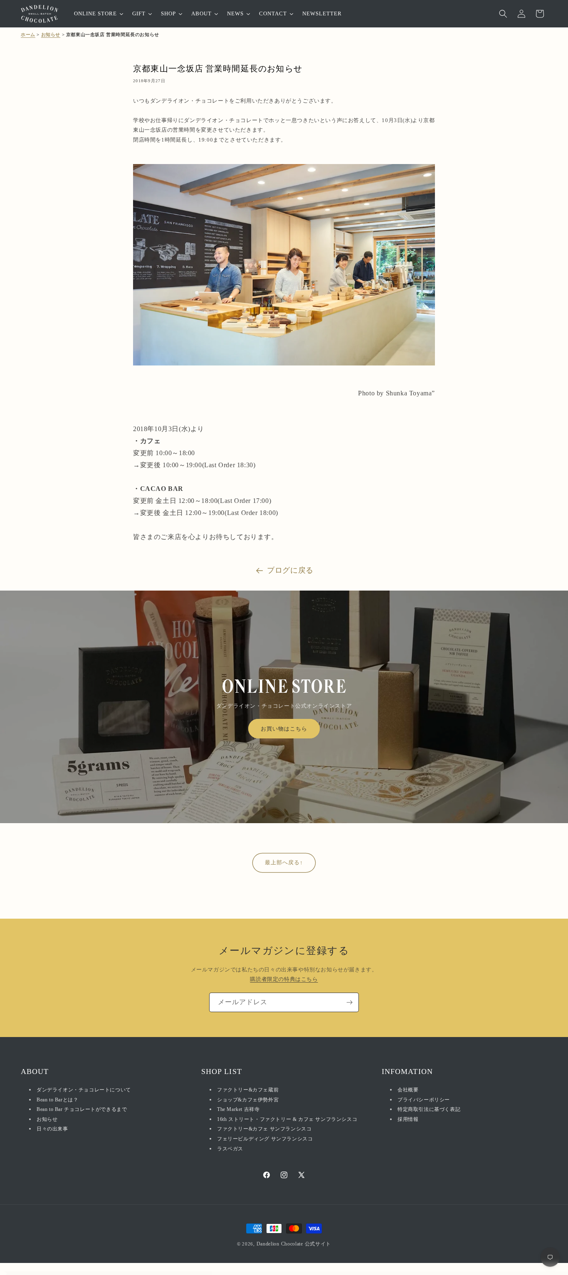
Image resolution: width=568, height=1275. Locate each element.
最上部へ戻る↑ (284, 862)
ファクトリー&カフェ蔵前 (248, 1090)
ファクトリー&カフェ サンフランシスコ (264, 1129)
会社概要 (408, 1090)
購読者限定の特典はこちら (284, 979)
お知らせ (50, 34)
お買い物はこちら (284, 729)
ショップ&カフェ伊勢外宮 (248, 1100)
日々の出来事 (52, 1129)
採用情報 (408, 1119)
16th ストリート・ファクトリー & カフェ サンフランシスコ (287, 1119)
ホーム (28, 34)
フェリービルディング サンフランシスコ (265, 1139)
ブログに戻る (290, 570)
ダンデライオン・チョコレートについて (84, 1090)
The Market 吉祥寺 (238, 1110)
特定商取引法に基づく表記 (429, 1110)
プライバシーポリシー (424, 1100)
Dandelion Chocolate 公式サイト (294, 1244)
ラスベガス (230, 1149)
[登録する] (349, 1002)
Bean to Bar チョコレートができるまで (82, 1110)
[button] (503, 14)
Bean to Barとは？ (57, 1100)
